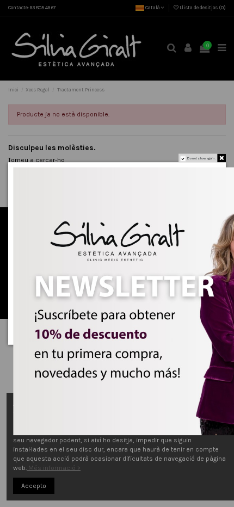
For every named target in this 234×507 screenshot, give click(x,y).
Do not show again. (201, 158)
